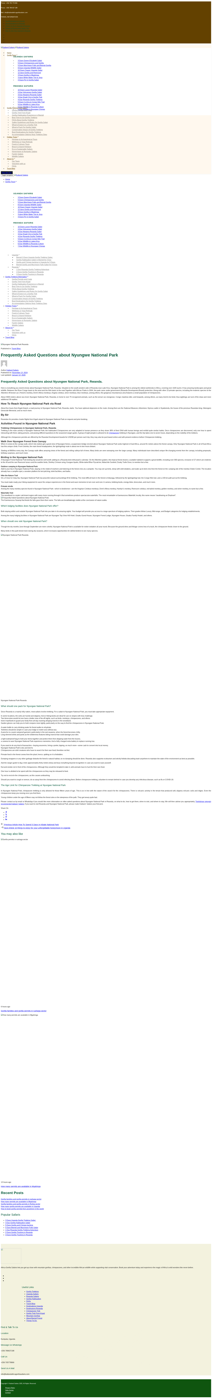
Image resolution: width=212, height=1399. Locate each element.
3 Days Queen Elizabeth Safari (30, 61)
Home (9, 53)
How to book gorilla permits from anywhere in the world (22, 1209)
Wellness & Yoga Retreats (22, 142)
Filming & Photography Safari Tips (17, 28)
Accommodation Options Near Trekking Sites (29, 135)
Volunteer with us (18, 164)
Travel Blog (11, 168)
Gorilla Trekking (32, 1291)
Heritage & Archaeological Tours (24, 139)
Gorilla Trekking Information (17, 108)
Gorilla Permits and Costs (22, 110)
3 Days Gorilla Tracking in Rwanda (30, 274)
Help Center (9, 1390)
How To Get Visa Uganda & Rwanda (17, 31)
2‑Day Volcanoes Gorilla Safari (30, 92)
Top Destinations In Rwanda (15, 23)
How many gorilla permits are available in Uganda (20, 1206)
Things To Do (31, 1321)
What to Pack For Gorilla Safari (24, 127)
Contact (8, 1392)
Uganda (15, 255)
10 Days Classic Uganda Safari (30, 70)
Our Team (16, 161)
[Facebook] (6, 812)
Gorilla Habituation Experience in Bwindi (28, 115)
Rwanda (15, 267)
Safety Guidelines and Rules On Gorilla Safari (30, 122)
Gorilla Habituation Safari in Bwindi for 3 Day (33, 260)
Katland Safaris (13, 370)
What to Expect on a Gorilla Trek (24, 125)
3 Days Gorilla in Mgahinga (28, 75)
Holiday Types (12, 137)
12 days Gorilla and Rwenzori (29, 73)
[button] (9, 17)
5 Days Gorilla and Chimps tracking (19, 1225)
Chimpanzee (114, 433)
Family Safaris (17, 154)
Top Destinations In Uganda (15, 21)
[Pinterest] (6, 817)
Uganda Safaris (32, 1294)
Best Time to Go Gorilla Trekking (24, 118)
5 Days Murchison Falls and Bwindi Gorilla (34, 65)
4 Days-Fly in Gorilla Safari (28, 80)
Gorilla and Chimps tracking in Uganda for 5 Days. (36, 262)
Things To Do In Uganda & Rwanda (17, 26)
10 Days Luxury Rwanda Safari (30, 90)
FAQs (14, 166)
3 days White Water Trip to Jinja (30, 78)
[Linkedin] (6, 820)
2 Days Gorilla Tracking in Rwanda (30, 272)
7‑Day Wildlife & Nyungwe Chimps (31, 246)
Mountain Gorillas (33, 1316)
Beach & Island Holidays (21, 147)
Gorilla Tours (11, 55)
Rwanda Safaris (32, 1296)
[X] (6, 815)
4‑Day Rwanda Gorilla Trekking (30, 100)
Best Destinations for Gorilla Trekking (26, 132)
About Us (10, 159)
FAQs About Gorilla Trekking (23, 120)
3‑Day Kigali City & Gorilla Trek (30, 97)
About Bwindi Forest (34, 1318)
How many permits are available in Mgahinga (21, 1186)
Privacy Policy (10, 1388)
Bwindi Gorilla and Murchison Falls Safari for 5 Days (36, 265)
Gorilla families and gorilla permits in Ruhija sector (20, 1204)
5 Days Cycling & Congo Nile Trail (31, 102)
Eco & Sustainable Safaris (22, 149)
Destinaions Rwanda (34, 1308)
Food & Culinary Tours (20, 144)
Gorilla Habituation (33, 1299)
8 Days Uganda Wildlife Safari (29, 68)
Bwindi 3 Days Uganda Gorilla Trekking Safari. (34, 257)
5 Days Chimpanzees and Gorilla (31, 63)
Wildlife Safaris (18, 156)
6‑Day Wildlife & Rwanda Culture (31, 107)
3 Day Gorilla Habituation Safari (17, 1223)
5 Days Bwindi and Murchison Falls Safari (21, 1228)
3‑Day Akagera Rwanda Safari (30, 95)
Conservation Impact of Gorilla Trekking (27, 130)
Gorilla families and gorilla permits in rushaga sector (23, 1011)
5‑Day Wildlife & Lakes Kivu (29, 104)
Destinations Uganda (34, 1306)
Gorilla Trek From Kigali (21, 113)
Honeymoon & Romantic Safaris (24, 151)
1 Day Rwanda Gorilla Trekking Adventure (32, 269)
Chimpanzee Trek (33, 1311)
